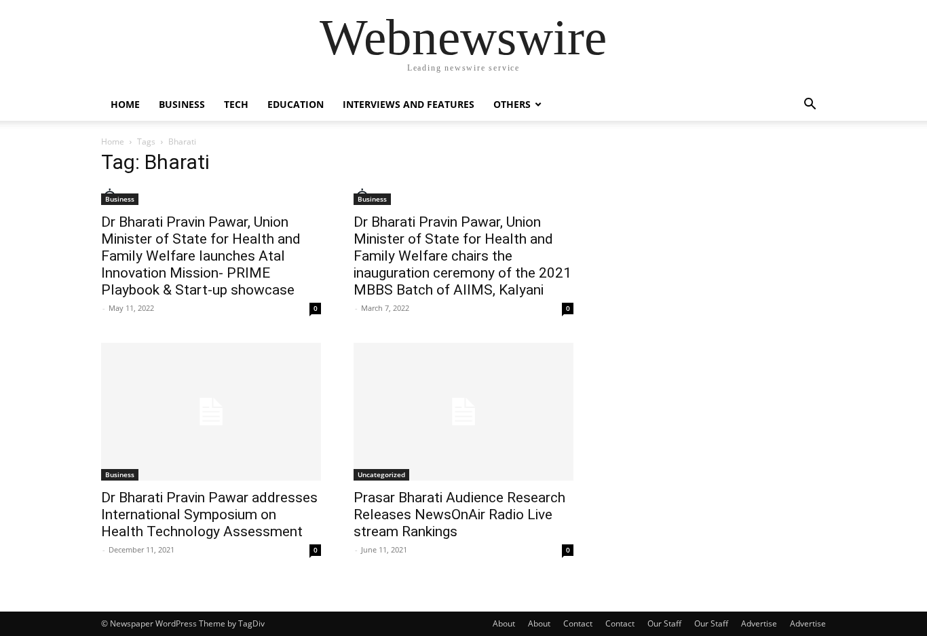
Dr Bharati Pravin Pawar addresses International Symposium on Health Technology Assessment (209, 514)
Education (295, 104)
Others (512, 104)
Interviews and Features (408, 104)
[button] (809, 105)
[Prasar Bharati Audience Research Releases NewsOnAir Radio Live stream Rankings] (463, 412)
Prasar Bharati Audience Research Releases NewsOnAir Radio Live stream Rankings (459, 514)
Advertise (759, 623)
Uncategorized (381, 474)
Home (125, 104)
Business (182, 104)
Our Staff (664, 623)
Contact (577, 623)
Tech (236, 104)
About (504, 623)
